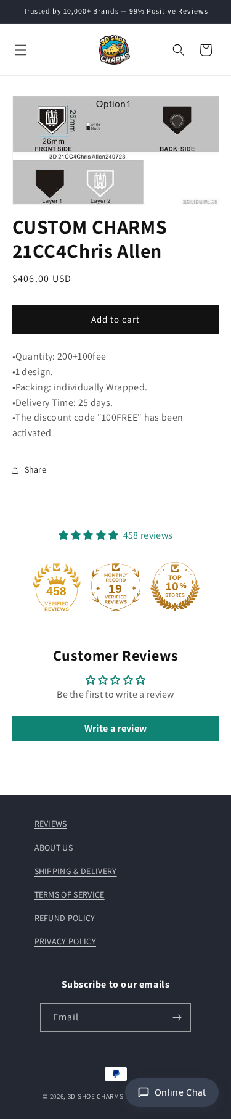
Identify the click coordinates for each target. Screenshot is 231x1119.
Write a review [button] (115, 728)
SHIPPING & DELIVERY (75, 871)
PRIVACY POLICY (65, 941)
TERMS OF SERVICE (69, 894)
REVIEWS (50, 823)
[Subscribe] (176, 1017)
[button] (20, 50)
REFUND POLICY (64, 917)
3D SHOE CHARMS (96, 1096)
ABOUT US (53, 847)
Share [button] (36, 469)
